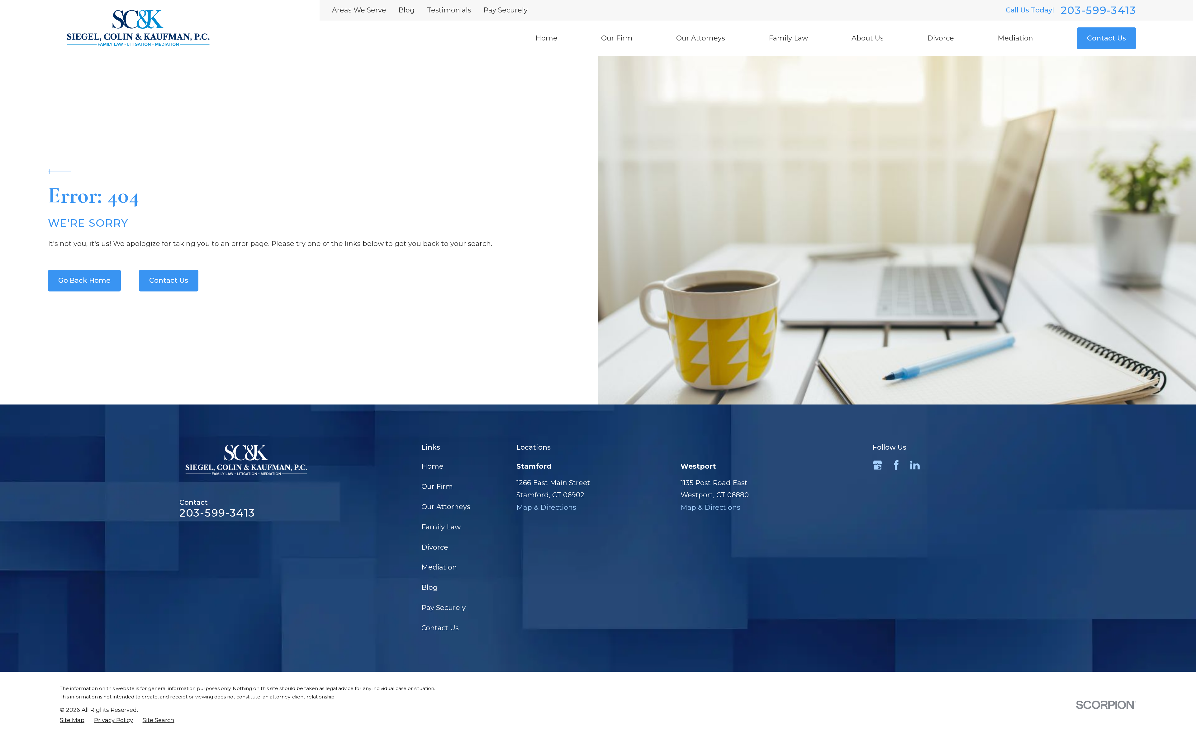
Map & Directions (546, 507)
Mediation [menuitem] (1015, 38)
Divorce (434, 547)
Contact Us (1106, 38)
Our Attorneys (445, 507)
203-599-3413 (1098, 10)
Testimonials (449, 10)
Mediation (439, 567)
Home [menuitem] (546, 38)
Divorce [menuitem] (940, 38)
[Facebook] (896, 465)
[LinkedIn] (915, 465)
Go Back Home (84, 280)
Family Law (441, 527)
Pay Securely (505, 10)
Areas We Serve (359, 10)
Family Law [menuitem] (788, 38)
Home (432, 466)
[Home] (138, 28)
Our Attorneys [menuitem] (700, 38)
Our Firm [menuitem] (617, 38)
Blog (406, 10)
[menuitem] (72, 720)
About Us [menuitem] (868, 38)
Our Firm (437, 486)
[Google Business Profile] (877, 465)
